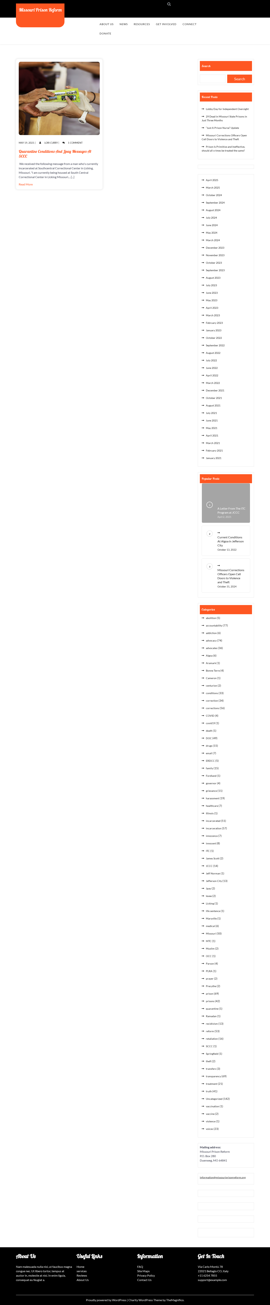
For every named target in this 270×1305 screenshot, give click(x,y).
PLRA (209, 971)
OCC (209, 956)
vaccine (210, 1113)
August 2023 (213, 277)
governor (211, 783)
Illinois (210, 813)
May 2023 (211, 300)
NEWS (124, 24)
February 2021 (214, 450)
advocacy (211, 640)
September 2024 (215, 202)
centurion (211, 685)
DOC (209, 738)
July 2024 (211, 217)
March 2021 (213, 443)
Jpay (208, 888)
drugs (209, 745)
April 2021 (212, 435)
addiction (211, 633)
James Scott (212, 858)
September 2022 (215, 345)
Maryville (211, 918)
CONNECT (190, 24)
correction (212, 700)
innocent (211, 843)
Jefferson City (214, 880)
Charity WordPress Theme (145, 1300)
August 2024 (213, 210)
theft (208, 1061)
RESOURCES (142, 24)
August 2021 (213, 405)
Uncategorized (214, 1098)
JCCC (209, 865)
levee (209, 895)
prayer (209, 978)
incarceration (213, 828)
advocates (211, 648)
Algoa (209, 655)
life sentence (213, 911)
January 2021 (213, 458)
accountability (214, 625)
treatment (211, 1083)
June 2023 (212, 292)
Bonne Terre (213, 670)
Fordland (211, 775)
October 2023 (214, 262)
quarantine (212, 1008)
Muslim (210, 948)
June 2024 (212, 225)
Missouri (211, 933)
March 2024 (213, 240)
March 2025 (213, 187)
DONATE (105, 33)
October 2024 (214, 195)
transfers (211, 1068)
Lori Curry (51, 142)
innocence (212, 835)
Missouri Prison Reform (40, 10)
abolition (211, 618)
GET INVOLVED (166, 24)
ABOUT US (107, 24)
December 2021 (215, 390)
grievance (211, 790)
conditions (212, 693)
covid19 (210, 723)
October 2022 (214, 337)
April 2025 (212, 180)
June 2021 (212, 420)
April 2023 (212, 307)
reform (210, 1031)
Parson (210, 963)
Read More (26, 184)
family (209, 768)
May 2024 (211, 232)
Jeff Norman (213, 873)
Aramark (211, 663)
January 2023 (213, 330)
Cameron (211, 678)
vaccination (212, 1106)
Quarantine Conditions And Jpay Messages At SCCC (55, 154)
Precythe (211, 986)
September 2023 (215, 270)
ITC (208, 850)
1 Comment (75, 142)
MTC (208, 941)
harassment (212, 798)
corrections (212, 708)
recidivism (212, 1023)
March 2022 (213, 382)
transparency (213, 1076)
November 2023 (215, 255)
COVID (210, 715)
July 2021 (211, 412)
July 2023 (211, 285)
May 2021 (211, 428)
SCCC (209, 1046)
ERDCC (210, 760)
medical (210, 926)
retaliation (212, 1038)
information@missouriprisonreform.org (223, 1177)
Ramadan (211, 1016)
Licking (210, 903)
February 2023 (214, 322)
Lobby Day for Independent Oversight (227, 108)
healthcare (212, 805)
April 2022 (212, 375)
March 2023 (213, 315)
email (209, 753)
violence (210, 1121)
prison (209, 993)
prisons (210, 1001)
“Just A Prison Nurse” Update (222, 127)
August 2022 (213, 352)
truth (209, 1091)
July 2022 (211, 360)
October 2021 (214, 397)
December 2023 (215, 247)
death (209, 730)
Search (206, 66)
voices (209, 1128)
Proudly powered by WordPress (106, 1300)
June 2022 (212, 367)
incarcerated (213, 820)
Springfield (212, 1053)
